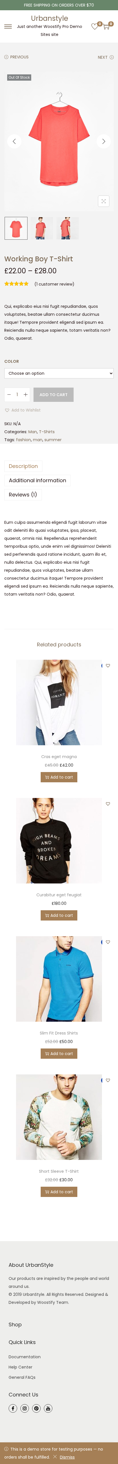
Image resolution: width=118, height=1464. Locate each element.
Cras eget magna (59, 757)
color (11, 361)
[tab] (59, 466)
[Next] (104, 141)
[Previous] (14, 141)
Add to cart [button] (61, 777)
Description (23, 466)
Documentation (25, 1357)
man (37, 440)
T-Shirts (47, 432)
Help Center (20, 1367)
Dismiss (67, 1457)
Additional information (37, 480)
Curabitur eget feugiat (59, 895)
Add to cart (54, 395)
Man (32, 432)
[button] (22, 410)
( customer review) (54, 284)
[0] (94, 26)
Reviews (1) (23, 494)
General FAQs (22, 1377)
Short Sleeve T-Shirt (59, 1171)
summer (53, 440)
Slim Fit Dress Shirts (59, 1033)
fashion (23, 440)
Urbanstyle (49, 18)
